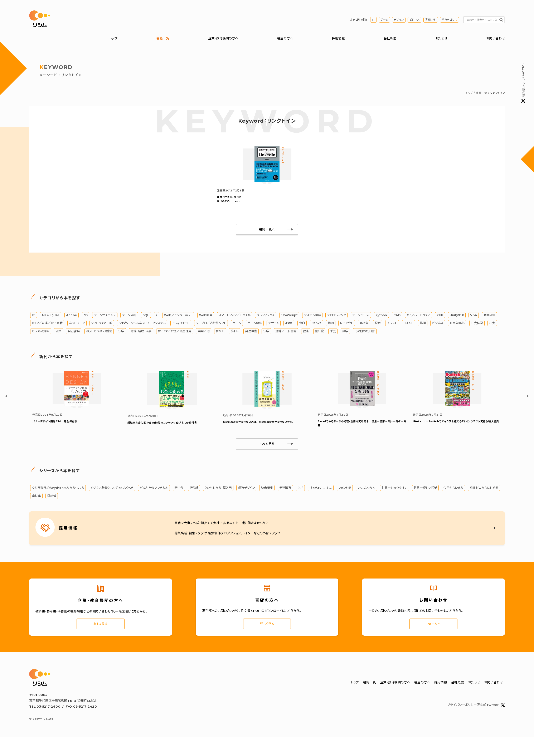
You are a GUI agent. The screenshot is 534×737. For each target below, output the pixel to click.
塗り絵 (319, 331)
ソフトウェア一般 (101, 323)
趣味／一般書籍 (286, 331)
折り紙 (220, 331)
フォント (408, 323)
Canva (316, 323)
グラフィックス (266, 315)
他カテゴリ (448, 19)
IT (373, 19)
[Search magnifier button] (501, 20)
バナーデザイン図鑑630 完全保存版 (54, 421)
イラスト (392, 323)
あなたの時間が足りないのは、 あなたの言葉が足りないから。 (258, 422)
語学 (345, 331)
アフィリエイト (181, 323)
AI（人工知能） (51, 315)
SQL (146, 315)
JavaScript (289, 315)
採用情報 (338, 38)
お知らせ (441, 38)
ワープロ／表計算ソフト (211, 323)
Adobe (71, 315)
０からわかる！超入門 (218, 488)
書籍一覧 (162, 38)
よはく (289, 323)
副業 (58, 331)
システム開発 (312, 315)
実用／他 (430, 19)
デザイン (399, 19)
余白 (302, 323)
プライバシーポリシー (462, 705)
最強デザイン (246, 488)
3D (85, 315)
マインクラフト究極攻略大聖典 (456, 421)
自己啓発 (74, 331)
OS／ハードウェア (418, 315)
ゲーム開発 (254, 323)
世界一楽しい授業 (425, 488)
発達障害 (251, 331)
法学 (121, 331)
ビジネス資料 (40, 331)
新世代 (178, 488)
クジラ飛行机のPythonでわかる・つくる (58, 488)
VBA (473, 315)
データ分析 (129, 315)
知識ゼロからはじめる (484, 488)
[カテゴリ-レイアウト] (76, 405)
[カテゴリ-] (171, 406)
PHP (440, 315)
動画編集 (489, 315)
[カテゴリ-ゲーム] (457, 405)
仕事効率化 (457, 323)
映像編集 (267, 488)
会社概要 (390, 38)
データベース (360, 315)
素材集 (363, 323)
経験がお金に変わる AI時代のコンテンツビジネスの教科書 (162, 422)
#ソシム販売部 (523, 80)
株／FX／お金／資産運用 (174, 331)
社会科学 (477, 323)
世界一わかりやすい (395, 488)
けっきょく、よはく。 (320, 488)
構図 (331, 323)
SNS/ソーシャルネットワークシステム (142, 323)
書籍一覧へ (267, 229)
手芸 (333, 331)
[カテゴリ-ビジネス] (267, 406)
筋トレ (235, 331)
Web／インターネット (178, 315)
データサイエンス (105, 315)
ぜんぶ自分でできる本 (154, 488)
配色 (378, 323)
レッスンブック (366, 488)
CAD (396, 315)
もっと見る (267, 444)
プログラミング (336, 315)
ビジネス (414, 19)
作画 (423, 323)
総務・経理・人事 (141, 331)
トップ (113, 38)
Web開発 (206, 315)
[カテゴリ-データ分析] (362, 405)
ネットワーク (77, 323)
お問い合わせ (495, 38)
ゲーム (384, 19)
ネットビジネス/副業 (99, 331)
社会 (492, 323)
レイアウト (346, 323)
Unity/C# (457, 315)
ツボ (300, 488)
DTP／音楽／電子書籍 (47, 323)
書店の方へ (285, 38)
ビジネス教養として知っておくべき (112, 488)
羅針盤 (51, 496)
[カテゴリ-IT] (267, 181)
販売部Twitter (488, 705)
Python (381, 315)
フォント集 (344, 488)
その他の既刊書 (365, 331)
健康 (306, 331)
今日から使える (453, 488)
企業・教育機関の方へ (223, 38)
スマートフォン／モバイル (235, 315)
